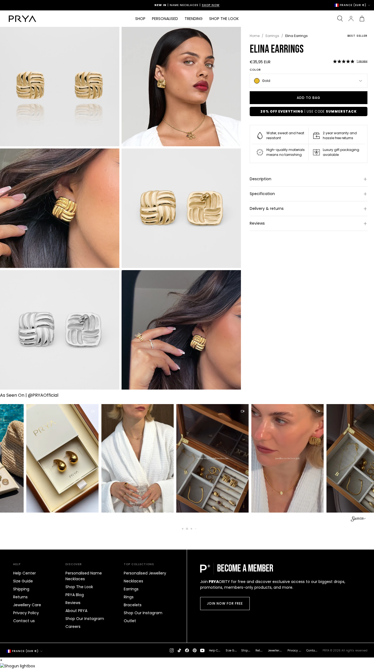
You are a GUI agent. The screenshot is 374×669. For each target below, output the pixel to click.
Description (260, 179)
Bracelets (133, 605)
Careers (72, 626)
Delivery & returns (267, 208)
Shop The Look (79, 587)
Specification (262, 193)
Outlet (130, 621)
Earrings (272, 35)
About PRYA (76, 610)
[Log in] (351, 18)
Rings (129, 597)
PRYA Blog (74, 594)
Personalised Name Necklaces (83, 576)
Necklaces (133, 581)
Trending (194, 18)
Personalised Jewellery (145, 573)
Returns (20, 597)
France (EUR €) (353, 5)
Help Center (24, 573)
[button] (344, 61)
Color (255, 70)
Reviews (257, 223)
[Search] (340, 18)
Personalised (165, 18)
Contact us (24, 621)
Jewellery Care (27, 605)
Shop (140, 18)
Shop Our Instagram (84, 618)
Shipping (21, 589)
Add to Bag (308, 97)
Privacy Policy (26, 613)
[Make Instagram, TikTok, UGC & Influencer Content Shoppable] (358, 519)
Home (255, 35)
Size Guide (23, 581)
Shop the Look (224, 18)
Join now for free (225, 603)
